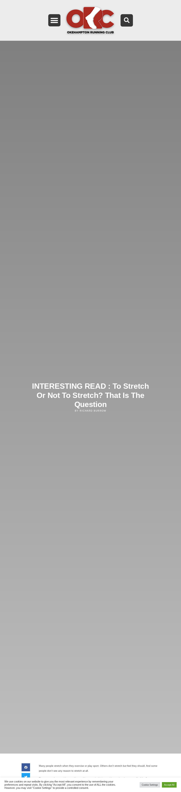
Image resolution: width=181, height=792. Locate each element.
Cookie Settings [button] (150, 784)
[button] (54, 20)
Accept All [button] (169, 784)
